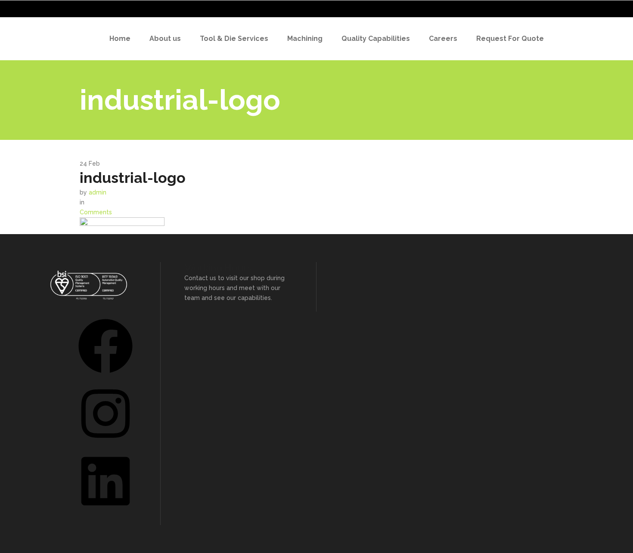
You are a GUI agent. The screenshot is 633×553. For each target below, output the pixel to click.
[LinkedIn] (105, 511)
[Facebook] (105, 376)
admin (97, 192)
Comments (96, 212)
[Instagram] (105, 443)
